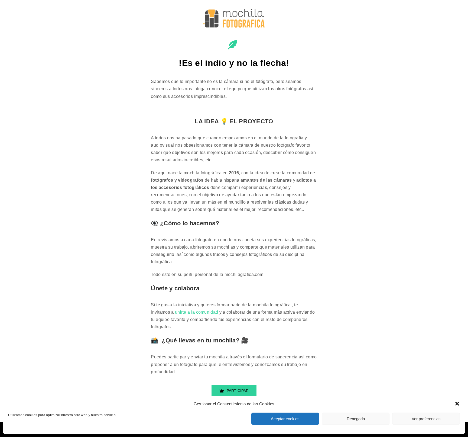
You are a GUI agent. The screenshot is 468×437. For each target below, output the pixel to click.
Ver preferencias (426, 418)
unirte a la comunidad (196, 312)
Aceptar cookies (285, 418)
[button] (457, 403)
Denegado (356, 418)
